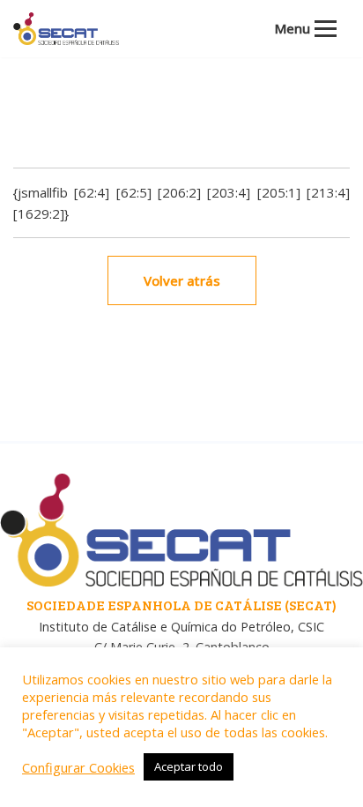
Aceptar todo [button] (188, 766)
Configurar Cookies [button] (78, 767)
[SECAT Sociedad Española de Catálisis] (66, 28)
